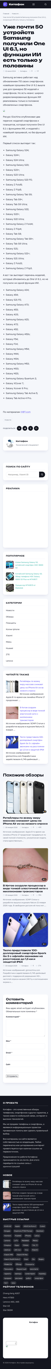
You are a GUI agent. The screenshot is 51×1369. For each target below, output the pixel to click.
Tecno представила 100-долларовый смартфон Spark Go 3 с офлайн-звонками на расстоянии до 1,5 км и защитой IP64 (24, 956)
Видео (41, 1259)
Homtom (7, 1236)
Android (7, 1226)
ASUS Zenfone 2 (30, 1226)
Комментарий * (13, 1017)
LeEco (37, 1236)
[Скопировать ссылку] (36, 428)
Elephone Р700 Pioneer (23, 1231)
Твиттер (12, 1350)
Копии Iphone (12, 629)
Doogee (7, 1231)
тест (6, 1283)
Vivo (26, 1250)
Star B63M (8, 1310)
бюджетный (21, 1269)
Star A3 (6, 1306)
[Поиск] (45, 4)
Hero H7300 (8, 1297)
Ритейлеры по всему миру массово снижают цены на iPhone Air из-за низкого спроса (25, 820)
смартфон (39, 1278)
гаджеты (7, 1274)
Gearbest (39, 1231)
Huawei (9, 648)
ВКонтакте (33, 1350)
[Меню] (33, 4)
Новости (8, 420)
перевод (42, 1274)
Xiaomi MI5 (8, 1255)
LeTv (16, 1241)
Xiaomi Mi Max (22, 1255)
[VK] (19, 428)
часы (13, 1283)
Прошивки (8, 1269)
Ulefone (7, 1250)
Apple (17, 1226)
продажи (7, 1278)
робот (28, 1278)
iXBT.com (26, 412)
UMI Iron (17, 1250)
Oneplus (7, 1245)
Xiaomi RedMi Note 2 (12, 1259)
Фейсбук (21, 1350)
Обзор (18, 1264)
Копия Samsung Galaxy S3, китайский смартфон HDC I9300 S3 (29, 565)
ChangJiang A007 (11, 1293)
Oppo (17, 1245)
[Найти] (42, 474)
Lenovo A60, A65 (11, 1302)
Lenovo (9, 661)
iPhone (28, 1236)
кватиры (18, 1274)
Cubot (42, 1226)
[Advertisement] (25, 519)
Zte (33, 1259)
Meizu (9, 642)
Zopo (26, 1259)
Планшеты (11, 623)
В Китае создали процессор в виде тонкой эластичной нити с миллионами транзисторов (25, 888)
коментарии (30, 1274)
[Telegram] (25, 428)
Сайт (8, 1064)
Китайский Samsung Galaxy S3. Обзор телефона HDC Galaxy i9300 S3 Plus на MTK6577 (28, 576)
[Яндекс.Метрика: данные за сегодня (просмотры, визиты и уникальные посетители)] (11, 1347)
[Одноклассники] (30, 428)
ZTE (8, 654)
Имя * (8, 1041)
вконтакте (34, 1269)
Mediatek (25, 1241)
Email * (9, 1052)
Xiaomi (9, 635)
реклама (18, 1278)
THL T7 (35, 1245)
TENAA (25, 1245)
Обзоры (10, 616)
